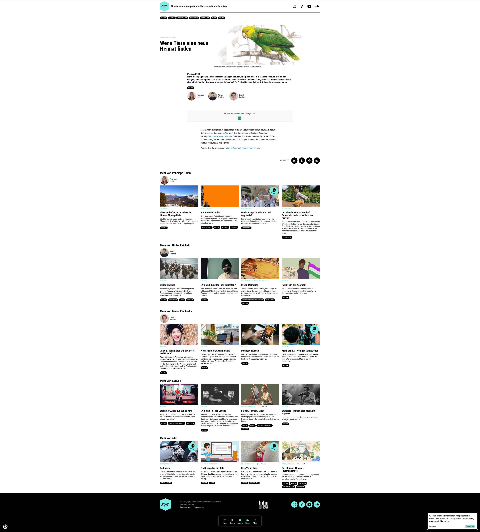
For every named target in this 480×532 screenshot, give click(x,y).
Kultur (163, 18)
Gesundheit (194, 18)
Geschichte (270, 299)
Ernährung (173, 299)
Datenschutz (186, 507)
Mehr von (175, 173)
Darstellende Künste (176, 423)
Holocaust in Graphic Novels (252, 299)
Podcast (234, 227)
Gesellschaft (182, 18)
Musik (182, 299)
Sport (214, 18)
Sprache (225, 227)
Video (212, 483)
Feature (245, 429)
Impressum (199, 507)
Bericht (245, 303)
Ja (239, 118)
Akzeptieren (470, 526)
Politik (221, 18)
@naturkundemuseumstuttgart (219, 136)
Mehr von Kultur (169, 381)
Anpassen (432, 526)
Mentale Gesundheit (264, 425)
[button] (163, 196)
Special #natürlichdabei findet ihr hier (243, 148)
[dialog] (453, 521)
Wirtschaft (205, 18)
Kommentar (254, 483)
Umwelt (171, 18)
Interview (190, 423)
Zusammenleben (288, 486)
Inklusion (302, 483)
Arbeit (216, 227)
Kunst (252, 425)
